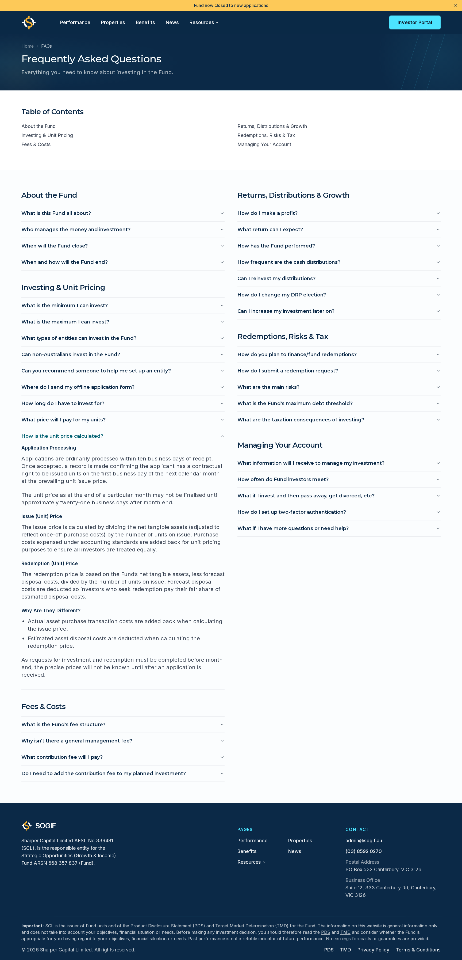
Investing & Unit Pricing (47, 135)
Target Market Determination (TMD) (251, 925)
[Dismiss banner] (455, 5)
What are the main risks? (268, 387)
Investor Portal (415, 22)
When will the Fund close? (54, 246)
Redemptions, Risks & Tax (266, 135)
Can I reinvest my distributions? (276, 278)
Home (27, 46)
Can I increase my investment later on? (285, 311)
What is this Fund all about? (56, 213)
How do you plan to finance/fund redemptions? (297, 354)
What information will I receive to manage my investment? (310, 463)
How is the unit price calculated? (62, 436)
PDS (325, 932)
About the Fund (38, 126)
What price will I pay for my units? (63, 420)
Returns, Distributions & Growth (272, 126)
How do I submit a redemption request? (287, 371)
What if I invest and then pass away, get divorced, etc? (306, 496)
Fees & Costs (36, 144)
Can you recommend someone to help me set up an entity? (96, 371)
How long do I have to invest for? (62, 403)
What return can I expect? (270, 230)
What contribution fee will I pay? (62, 757)
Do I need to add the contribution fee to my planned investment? (103, 773)
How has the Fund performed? (276, 246)
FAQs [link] (46, 46)
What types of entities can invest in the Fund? (78, 338)
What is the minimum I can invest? (64, 305)
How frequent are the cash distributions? (288, 262)
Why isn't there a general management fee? (76, 741)
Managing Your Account (264, 144)
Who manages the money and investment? (75, 230)
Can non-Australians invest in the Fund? (70, 354)
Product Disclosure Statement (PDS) (167, 925)
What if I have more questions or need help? (293, 528)
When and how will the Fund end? (64, 262)
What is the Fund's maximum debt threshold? (295, 403)
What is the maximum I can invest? (65, 322)
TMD (345, 932)
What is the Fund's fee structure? (63, 724)
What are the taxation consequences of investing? (300, 420)
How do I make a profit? (267, 213)
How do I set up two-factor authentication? (291, 512)
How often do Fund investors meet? (283, 479)
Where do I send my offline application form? (77, 387)
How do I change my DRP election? (281, 295)
